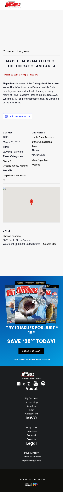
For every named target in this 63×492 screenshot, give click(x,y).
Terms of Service (31, 456)
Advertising (31, 402)
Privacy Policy (31, 452)
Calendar (32, 439)
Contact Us (31, 413)
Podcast (31, 435)
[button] (19, 384)
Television (31, 431)
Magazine (31, 427)
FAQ (31, 409)
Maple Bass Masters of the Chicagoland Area (43, 141)
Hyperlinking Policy (31, 460)
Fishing (24, 165)
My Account (31, 398)
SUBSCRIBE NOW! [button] (31, 351)
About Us (31, 406)
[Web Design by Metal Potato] (31, 485)
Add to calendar (18, 116)
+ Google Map (48, 244)
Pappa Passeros (12, 236)
